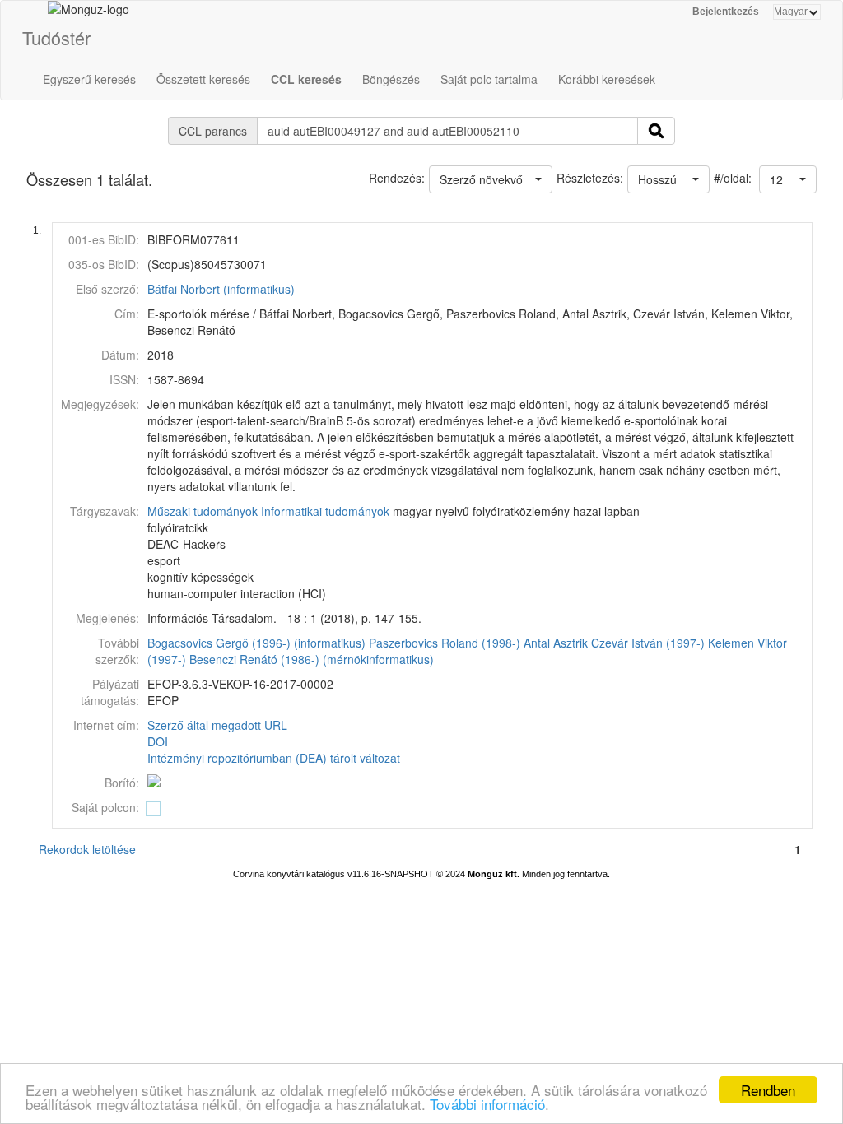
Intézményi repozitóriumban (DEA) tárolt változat (273, 758)
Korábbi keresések (606, 79)
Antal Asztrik (556, 642)
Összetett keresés (203, 79)
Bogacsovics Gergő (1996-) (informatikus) (256, 642)
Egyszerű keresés (89, 79)
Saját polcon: (105, 807)
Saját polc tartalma (489, 79)
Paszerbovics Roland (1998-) (444, 642)
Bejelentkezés (725, 11)
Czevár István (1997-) (648, 642)
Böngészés (391, 79)
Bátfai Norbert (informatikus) (221, 289)
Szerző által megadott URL (217, 725)
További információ (487, 1104)
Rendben (768, 1090)
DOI (157, 741)
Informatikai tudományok (325, 511)
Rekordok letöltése (87, 849)
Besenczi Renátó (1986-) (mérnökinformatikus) (311, 659)
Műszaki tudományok (202, 511)
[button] (788, 179)
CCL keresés (306, 79)
